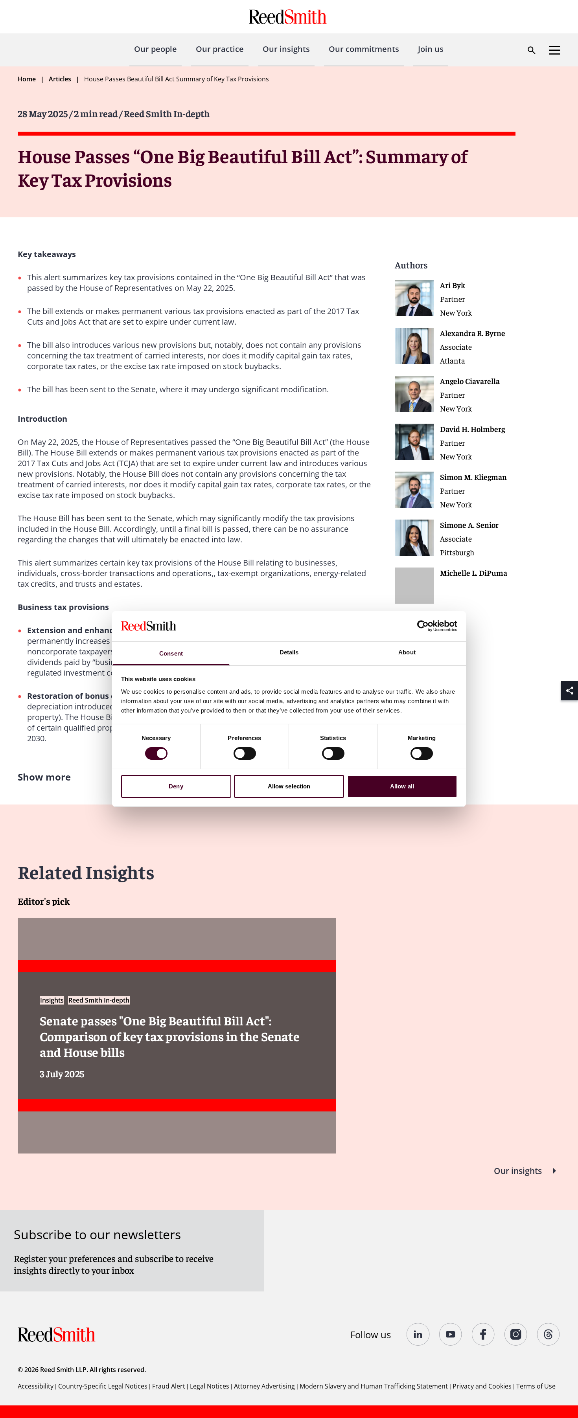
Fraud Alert (168, 1386)
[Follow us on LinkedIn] (418, 1334)
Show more (44, 776)
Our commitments (364, 49)
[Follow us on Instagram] (516, 1334)
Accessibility (35, 1386)
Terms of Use (536, 1386)
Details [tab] (289, 652)
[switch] (245, 753)
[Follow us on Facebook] (483, 1334)
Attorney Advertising (264, 1386)
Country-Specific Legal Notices (102, 1386)
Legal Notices (209, 1386)
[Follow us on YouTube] (450, 1334)
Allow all (402, 786)
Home (27, 79)
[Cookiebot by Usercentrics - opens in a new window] (422, 626)
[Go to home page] (289, 17)
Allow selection (289, 786)
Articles (60, 79)
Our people (155, 49)
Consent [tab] (171, 653)
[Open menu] (554, 50)
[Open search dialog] (531, 50)
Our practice (220, 49)
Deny (176, 786)
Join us (431, 49)
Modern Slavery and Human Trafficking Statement (374, 1386)
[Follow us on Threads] (548, 1334)
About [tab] (407, 652)
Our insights (286, 49)
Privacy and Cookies (482, 1386)
